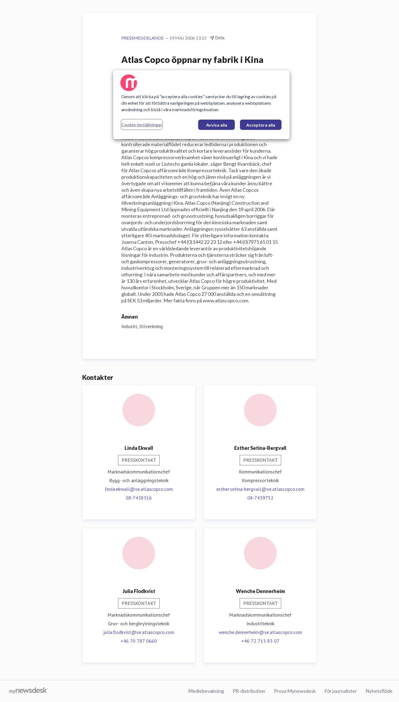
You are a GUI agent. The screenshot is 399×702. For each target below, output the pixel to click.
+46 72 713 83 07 (260, 641)
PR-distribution (249, 691)
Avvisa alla (216, 124)
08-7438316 (139, 498)
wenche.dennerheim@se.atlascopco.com (260, 632)
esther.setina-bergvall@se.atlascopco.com (260, 489)
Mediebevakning (206, 691)
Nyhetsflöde (379, 691)
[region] (201, 104)
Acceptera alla (260, 124)
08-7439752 (260, 498)
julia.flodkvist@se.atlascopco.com (138, 632)
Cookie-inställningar (141, 124)
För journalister (340, 691)
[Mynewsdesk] (28, 691)
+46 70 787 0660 (139, 641)
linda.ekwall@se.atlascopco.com (139, 489)
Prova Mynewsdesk (295, 691)
